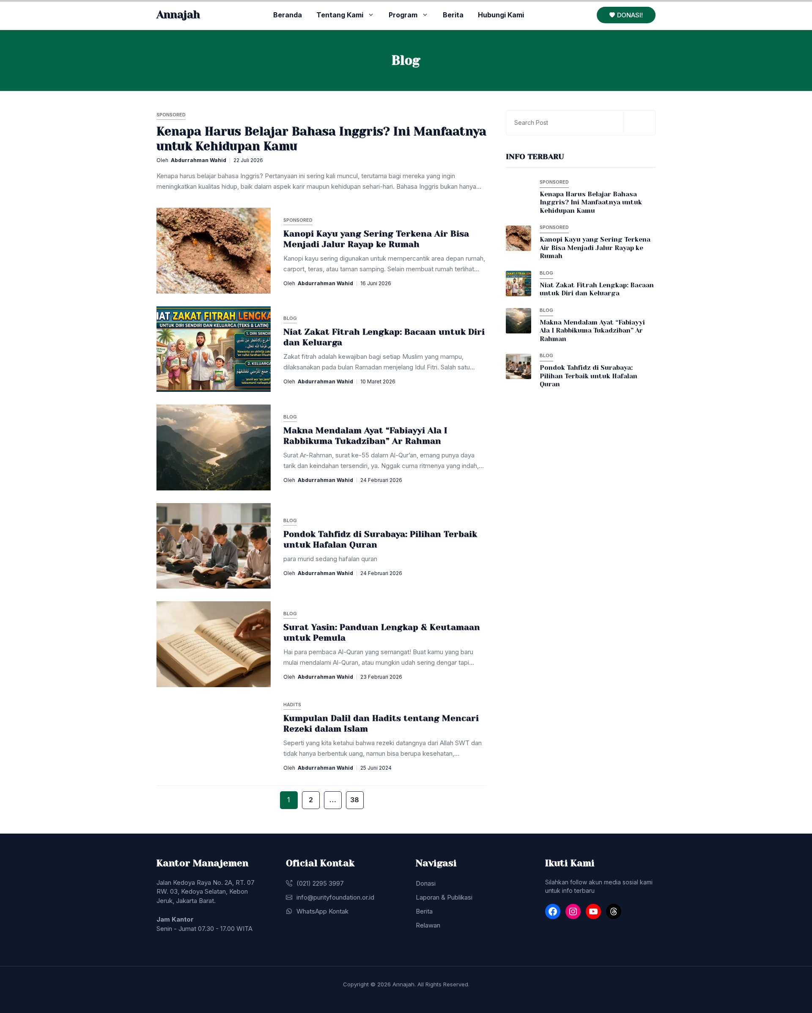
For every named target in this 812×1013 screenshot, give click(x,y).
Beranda (287, 15)
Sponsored (171, 115)
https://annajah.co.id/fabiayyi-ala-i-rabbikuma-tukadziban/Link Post (278, 447)
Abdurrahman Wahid (198, 160)
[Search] (638, 122)
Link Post (185, 152)
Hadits (292, 704)
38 (355, 800)
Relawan (428, 925)
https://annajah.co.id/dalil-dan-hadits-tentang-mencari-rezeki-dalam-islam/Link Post (303, 735)
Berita (453, 15)
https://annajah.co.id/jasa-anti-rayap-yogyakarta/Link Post (263, 250)
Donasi (426, 883)
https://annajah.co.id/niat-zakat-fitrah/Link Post (245, 348)
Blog (290, 318)
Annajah (178, 14)
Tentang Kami (339, 15)
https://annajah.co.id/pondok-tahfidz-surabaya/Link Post (260, 545)
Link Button (537, 198)
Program (403, 15)
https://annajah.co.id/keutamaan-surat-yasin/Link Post (257, 644)
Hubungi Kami (501, 15)
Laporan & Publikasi (444, 897)
